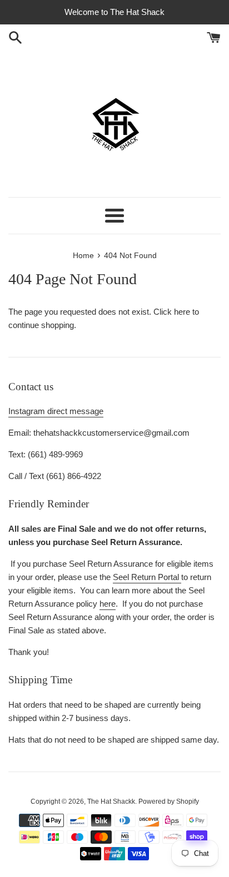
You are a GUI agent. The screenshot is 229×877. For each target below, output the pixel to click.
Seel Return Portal (147, 577)
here (182, 311)
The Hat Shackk (111, 801)
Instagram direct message (55, 411)
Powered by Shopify (168, 801)
